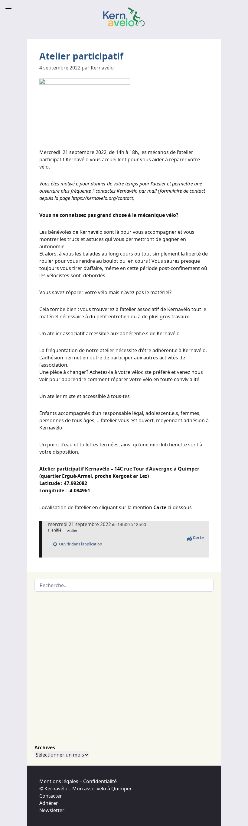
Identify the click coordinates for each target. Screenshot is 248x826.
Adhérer (48, 803)
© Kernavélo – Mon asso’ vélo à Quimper (85, 788)
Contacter (50, 795)
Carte (198, 537)
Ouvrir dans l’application (80, 544)
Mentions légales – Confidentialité (78, 781)
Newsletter (51, 810)
